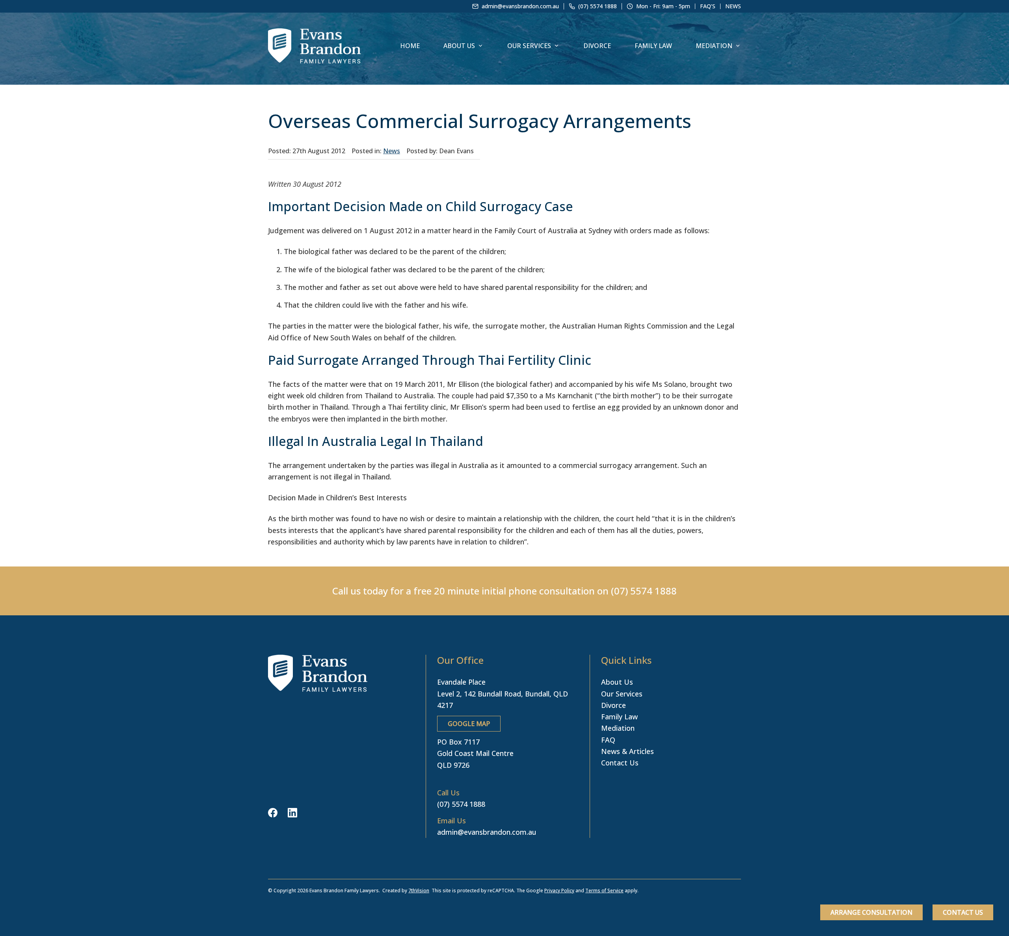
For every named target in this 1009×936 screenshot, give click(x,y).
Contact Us (963, 912)
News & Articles (627, 751)
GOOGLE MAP (469, 723)
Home (410, 45)
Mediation (714, 45)
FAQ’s (707, 6)
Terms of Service (604, 890)
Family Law (653, 45)
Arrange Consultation (871, 912)
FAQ (608, 740)
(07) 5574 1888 (644, 590)
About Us (459, 45)
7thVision (418, 890)
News (733, 6)
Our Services (529, 45)
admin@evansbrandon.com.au (486, 832)
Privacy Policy (559, 890)
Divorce (597, 45)
